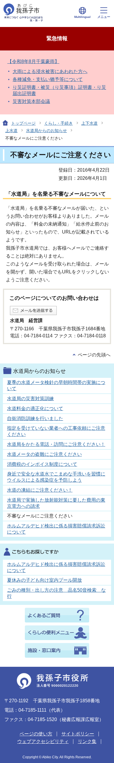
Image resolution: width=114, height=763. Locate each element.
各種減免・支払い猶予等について (48, 79)
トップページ (23, 123)
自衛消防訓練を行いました (35, 418)
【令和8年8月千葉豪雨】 (33, 61)
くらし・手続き (58, 123)
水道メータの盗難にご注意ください (44, 454)
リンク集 (87, 741)
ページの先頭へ (94, 354)
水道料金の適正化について (35, 408)
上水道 (11, 130)
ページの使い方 (36, 733)
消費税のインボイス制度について (42, 464)
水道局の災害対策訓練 (30, 398)
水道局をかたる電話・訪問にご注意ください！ (56, 444)
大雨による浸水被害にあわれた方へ (50, 71)
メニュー (103, 16)
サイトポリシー (77, 733)
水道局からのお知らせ (46, 130)
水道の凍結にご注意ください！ (39, 490)
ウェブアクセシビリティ (43, 741)
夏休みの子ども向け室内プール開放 (44, 580)
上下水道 (89, 123)
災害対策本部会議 (31, 101)
